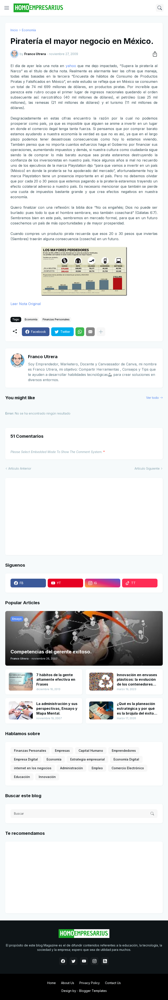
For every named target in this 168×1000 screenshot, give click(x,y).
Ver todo (152, 397)
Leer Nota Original (25, 304)
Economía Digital (126, 759)
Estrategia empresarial (87, 759)
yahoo (71, 66)
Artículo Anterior (19, 468)
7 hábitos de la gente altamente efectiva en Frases (55, 679)
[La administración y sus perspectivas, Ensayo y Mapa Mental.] (21, 710)
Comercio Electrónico (128, 768)
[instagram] (94, 961)
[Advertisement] (37, 516)
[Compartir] (154, 54)
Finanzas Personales (56, 319)
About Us (67, 983)
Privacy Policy (89, 983)
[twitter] (73, 961)
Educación (22, 777)
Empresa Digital (26, 759)
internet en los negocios (32, 768)
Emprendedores (124, 750)
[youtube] (84, 961)
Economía (29, 30)
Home (51, 983)
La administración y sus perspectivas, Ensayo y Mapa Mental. (56, 708)
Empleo (97, 768)
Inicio (14, 30)
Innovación (47, 777)
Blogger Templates (93, 991)
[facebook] (63, 961)
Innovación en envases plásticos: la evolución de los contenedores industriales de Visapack (137, 680)
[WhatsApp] (79, 331)
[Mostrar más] (100, 331)
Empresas (62, 750)
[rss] (105, 961)
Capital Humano (91, 750)
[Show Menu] (7, 8)
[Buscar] (160, 8)
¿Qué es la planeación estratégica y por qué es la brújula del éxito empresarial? (136, 708)
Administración (71, 768)
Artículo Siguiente (147, 468)
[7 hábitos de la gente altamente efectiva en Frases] (21, 682)
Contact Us (113, 983)
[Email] (90, 331)
